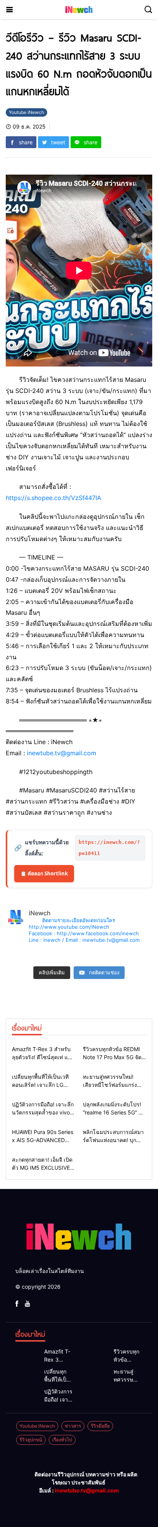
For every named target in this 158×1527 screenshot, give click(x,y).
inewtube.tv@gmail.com (61, 753)
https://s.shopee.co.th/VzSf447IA (53, 498)
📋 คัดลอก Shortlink (44, 873)
